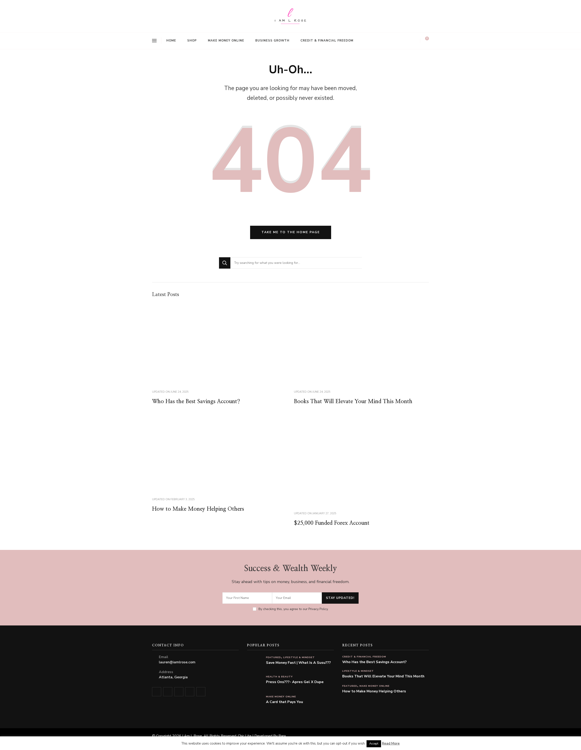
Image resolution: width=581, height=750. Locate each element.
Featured (273, 657)
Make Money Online (226, 41)
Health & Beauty (279, 676)
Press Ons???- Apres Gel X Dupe (295, 682)
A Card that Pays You (284, 702)
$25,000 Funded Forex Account (331, 523)
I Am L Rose (192, 735)
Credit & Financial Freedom (326, 41)
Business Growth (272, 41)
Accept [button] (373, 744)
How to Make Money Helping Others (198, 509)
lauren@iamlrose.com (177, 662)
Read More (391, 743)
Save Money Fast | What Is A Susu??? (298, 662)
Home (171, 41)
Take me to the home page (290, 232)
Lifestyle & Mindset (299, 657)
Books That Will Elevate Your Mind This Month (353, 401)
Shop (192, 41)
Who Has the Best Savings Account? (196, 401)
